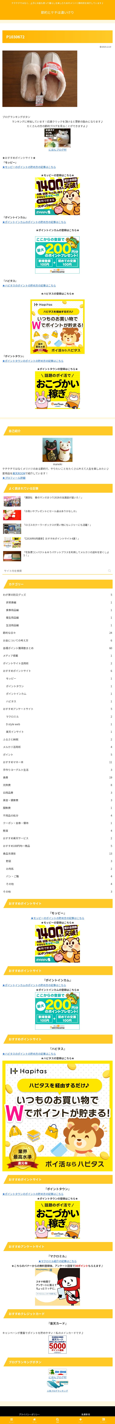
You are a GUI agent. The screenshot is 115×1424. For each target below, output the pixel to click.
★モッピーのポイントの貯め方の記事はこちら (29, 167)
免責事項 (85, 1414)
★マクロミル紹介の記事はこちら (57, 1261)
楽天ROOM (19, 473)
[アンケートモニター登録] (57, 1286)
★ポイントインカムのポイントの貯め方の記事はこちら (34, 222)
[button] (109, 570)
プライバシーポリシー (29, 1414)
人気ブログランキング (57, 1390)
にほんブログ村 (57, 149)
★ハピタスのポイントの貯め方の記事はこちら (29, 285)
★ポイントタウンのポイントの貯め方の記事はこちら (32, 361)
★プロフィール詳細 (13, 478)
